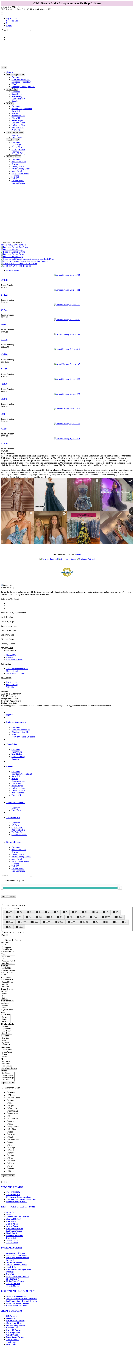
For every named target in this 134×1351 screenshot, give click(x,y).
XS (97, 922)
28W (48, 922)
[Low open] (8, 986)
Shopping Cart (12, 21)
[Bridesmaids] (11, 947)
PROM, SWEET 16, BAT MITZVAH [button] (18, 1207)
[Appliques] (7, 1003)
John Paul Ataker (14, 1262)
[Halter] (7, 1040)
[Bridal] (11, 945)
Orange (12, 1147)
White (11, 1171)
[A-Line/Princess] (7, 1050)
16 (106, 912)
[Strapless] (7, 1080)
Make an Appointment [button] (16, 722)
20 (9, 917)
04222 (4, 294)
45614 (4, 354)
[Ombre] (4, 998)
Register (9, 23)
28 (50, 917)
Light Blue (13, 1111)
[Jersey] (5, 1021)
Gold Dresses (12, 1335)
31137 (4, 369)
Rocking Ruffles (13, 1332)
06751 (4, 309)
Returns (9, 657)
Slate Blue (13, 1113)
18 (117, 912)
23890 (4, 399)
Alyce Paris (11, 1212)
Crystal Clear (12, 1328)
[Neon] (4, 996)
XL (9, 927)
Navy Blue (13, 1119)
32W (73, 922)
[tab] (69, 722)
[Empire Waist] (7, 1052)
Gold (11, 1158)
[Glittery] (4, 991)
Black (11, 1163)
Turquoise (13, 1108)
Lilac (11, 1124)
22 (20, 917)
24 (30, 917)
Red (10, 1145)
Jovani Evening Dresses (16, 1265)
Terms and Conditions (15, 673)
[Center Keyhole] (9, 973)
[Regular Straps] (7, 1075)
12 (86, 912)
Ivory (11, 1153)
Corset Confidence (14, 1323)
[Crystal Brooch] (7, 1010)
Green (11, 1100)
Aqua (11, 1105)
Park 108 (10, 1274)
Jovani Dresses (12, 1226)
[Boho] (8, 959)
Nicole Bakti (11, 1233)
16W (94, 917)
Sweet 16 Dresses (13, 1330)
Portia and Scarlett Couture (17, 1276)
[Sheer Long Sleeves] (9, 1068)
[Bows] (7, 1008)
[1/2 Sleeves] (9, 1061)
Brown (12, 1161)
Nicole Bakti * (12, 1279)
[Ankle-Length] (6, 1026)
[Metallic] (4, 994)
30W (60, 922)
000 (10, 912)
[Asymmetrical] (6, 1029)
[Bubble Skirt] (9, 968)
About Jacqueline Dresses (17, 669)
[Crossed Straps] (8, 982)
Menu (4, 67)
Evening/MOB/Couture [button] (11, 1248)
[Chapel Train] (6, 1031)
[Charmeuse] (5, 1015)
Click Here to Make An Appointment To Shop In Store (67, 3)
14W (82, 917)
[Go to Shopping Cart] (2, 12)
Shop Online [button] (11, 744)
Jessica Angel (12, 1224)
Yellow (12, 1092)
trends (78, 554)
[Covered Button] (8, 980)
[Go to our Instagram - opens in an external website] (67, 559)
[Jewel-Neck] (7, 1045)
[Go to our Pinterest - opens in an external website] (86, 559)
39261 (4, 324)
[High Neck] (7, 1043)
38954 (4, 413)
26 (40, 917)
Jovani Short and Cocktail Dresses (21, 1299)
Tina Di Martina (12, 1286)
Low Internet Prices (14, 660)
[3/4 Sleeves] (9, 1064)
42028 (4, 280)
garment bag (12, 1344)
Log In (9, 25)
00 (21, 912)
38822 (4, 384)
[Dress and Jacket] (8, 961)
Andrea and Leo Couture (17, 1217)
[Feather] (5, 1019)
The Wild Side (12, 1339)
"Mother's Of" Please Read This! (21, 1199)
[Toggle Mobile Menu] (2, 708)
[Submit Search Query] (31, 876)
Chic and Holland (13, 1219)
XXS (85, 922)
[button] (9, 72)
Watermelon (14, 1140)
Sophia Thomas (12, 1240)
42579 (4, 443)
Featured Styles (12, 270)
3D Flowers (11, 1316)
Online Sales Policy (14, 671)
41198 (4, 339)
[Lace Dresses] (8, 963)
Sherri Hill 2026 (13, 1192)
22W (10, 922)
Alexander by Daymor (15, 1253)
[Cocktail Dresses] (11, 951)
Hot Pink (12, 1134)
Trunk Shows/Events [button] (15, 802)
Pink (11, 1132)
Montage (10, 1272)
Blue (11, 1116)
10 (76, 912)
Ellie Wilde (11, 1221)
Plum (11, 1142)
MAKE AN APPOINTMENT (13, 245)
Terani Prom (12, 1243)
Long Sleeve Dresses (15, 1337)
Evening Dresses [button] (13, 842)
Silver (11, 1168)
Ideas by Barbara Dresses (17, 1258)
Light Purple (14, 1126)
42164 (4, 428)
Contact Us (11, 655)
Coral (11, 1150)
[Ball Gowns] (8, 956)
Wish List (10, 687)
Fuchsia (12, 1137)
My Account (11, 18)
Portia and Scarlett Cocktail (17, 1303)
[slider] (120, 888)
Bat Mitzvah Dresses (15, 1321)
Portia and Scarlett (14, 1235)
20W (119, 917)
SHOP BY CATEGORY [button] (12, 1311)
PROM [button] (9, 766)
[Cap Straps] (7, 1073)
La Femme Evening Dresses (18, 1269)
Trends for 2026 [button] (13, 818)
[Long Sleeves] (9, 1066)
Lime (11, 1103)
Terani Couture (13, 1283)
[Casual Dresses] (11, 949)
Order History (12, 684)
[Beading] (7, 1005)
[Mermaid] (7, 1054)
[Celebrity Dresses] (9, 970)
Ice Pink (12, 1129)
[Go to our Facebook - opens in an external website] (49, 559)
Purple (11, 1121)
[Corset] (9, 975)
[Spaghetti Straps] (7, 1078)
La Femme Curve (14, 1231)
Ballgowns (10, 1318)
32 (71, 917)
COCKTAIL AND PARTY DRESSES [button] (18, 1291)
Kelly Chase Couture (15, 1281)
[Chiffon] (5, 1017)
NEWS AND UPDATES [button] (12, 1187)
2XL (21, 927)
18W (107, 917)
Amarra (9, 1214)
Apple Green (14, 1098)
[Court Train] (6, 1033)
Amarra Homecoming (16, 1296)
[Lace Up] (8, 984)
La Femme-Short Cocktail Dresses (21, 1301)
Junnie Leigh (11, 1267)
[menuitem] (69, 18)
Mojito (12, 1095)
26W (35, 922)
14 (96, 912)
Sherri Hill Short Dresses (17, 1306)
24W (23, 922)
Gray (11, 1166)
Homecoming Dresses (15, 1325)
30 (61, 917)
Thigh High (11, 1342)
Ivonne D (10, 1260)
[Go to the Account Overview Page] (2, 14)
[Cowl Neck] (7, 1038)
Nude (11, 1155)
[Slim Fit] (7, 1056)
